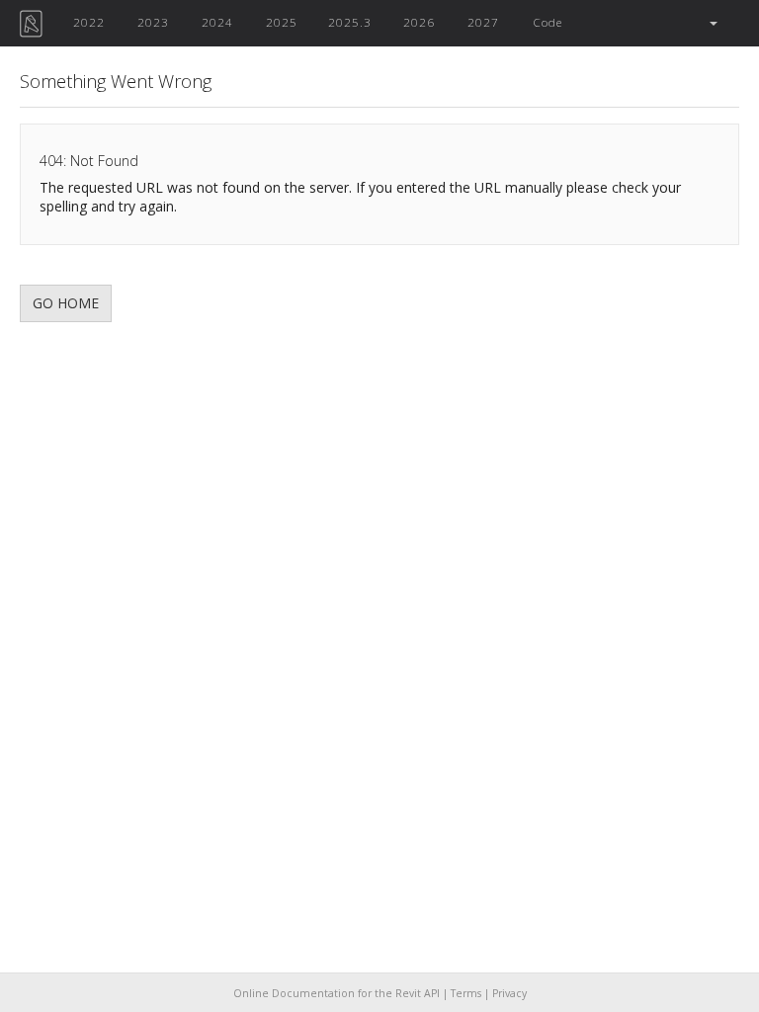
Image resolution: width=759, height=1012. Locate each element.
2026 (419, 22)
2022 (89, 22)
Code (547, 22)
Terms (466, 993)
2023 (153, 22)
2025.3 (350, 22)
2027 (483, 22)
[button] (712, 23)
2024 (217, 22)
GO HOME (66, 303)
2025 (281, 22)
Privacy (509, 993)
